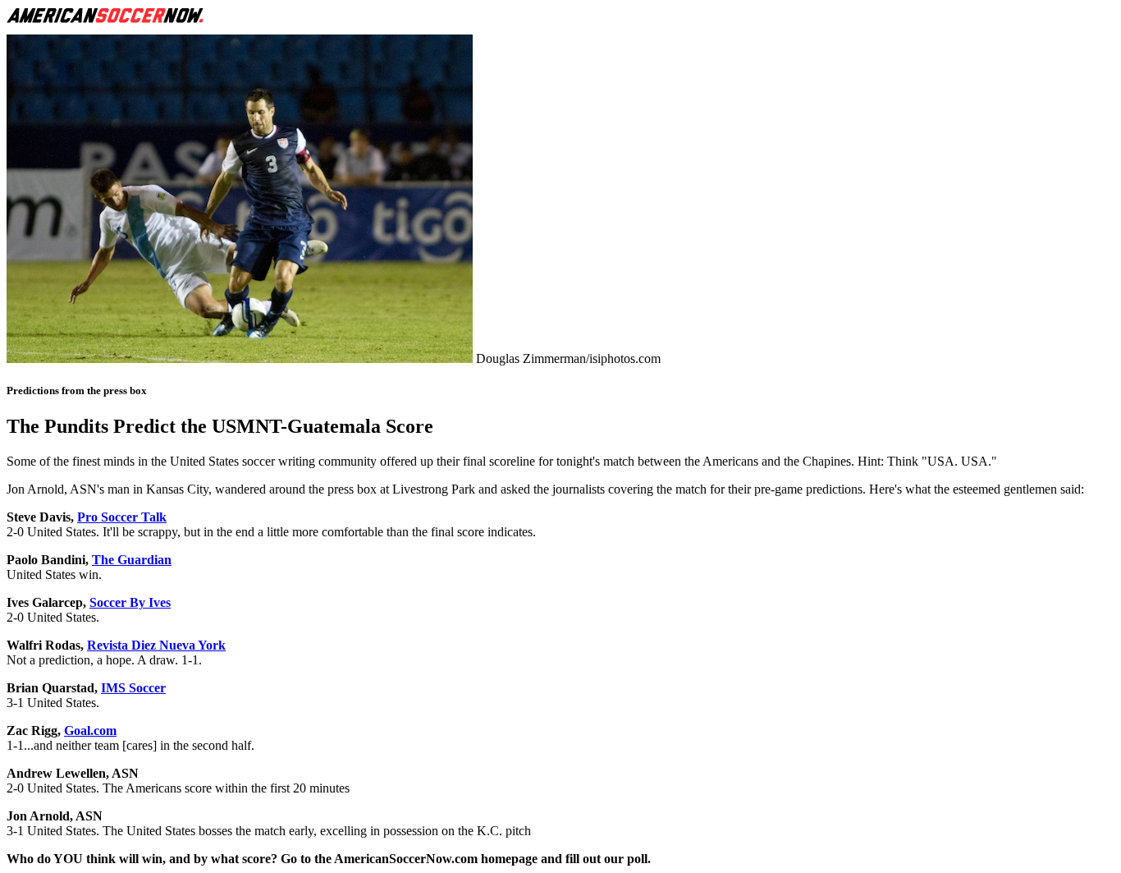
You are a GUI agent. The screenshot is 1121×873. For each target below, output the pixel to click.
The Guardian (132, 560)
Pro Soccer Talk (122, 517)
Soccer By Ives (130, 602)
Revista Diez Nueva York (156, 645)
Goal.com (90, 730)
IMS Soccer (133, 688)
